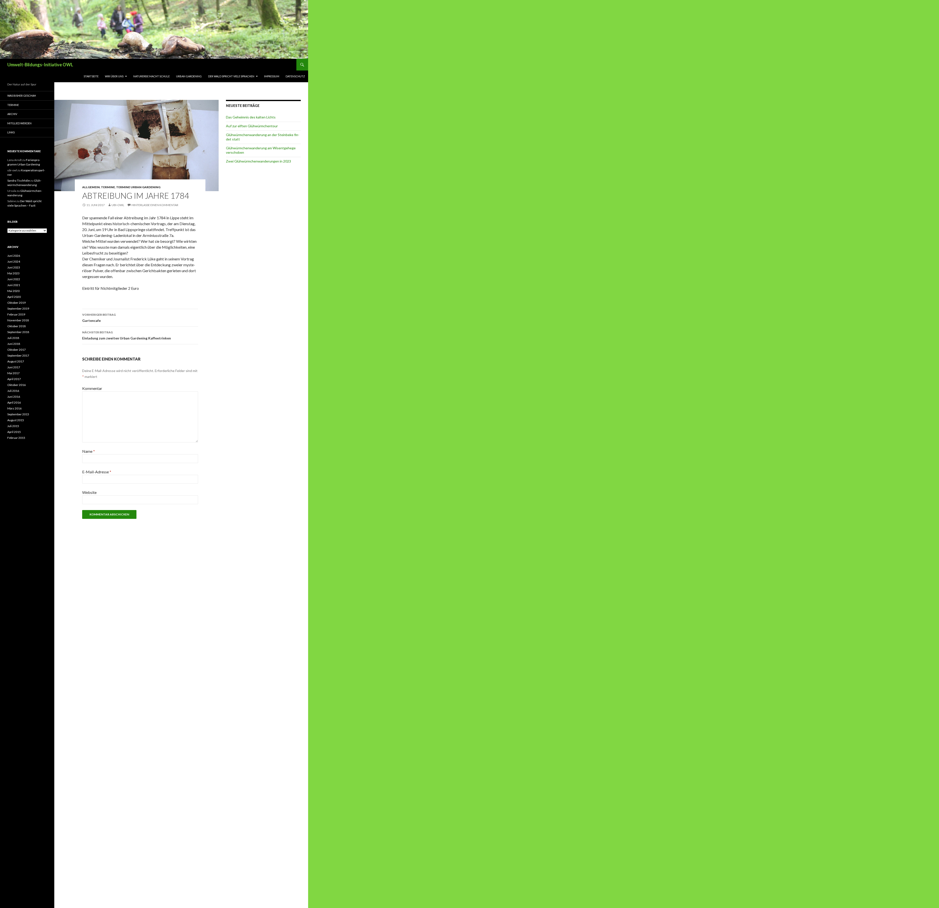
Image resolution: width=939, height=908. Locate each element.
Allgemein (91, 187)
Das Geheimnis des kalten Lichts (251, 117)
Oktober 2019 (16, 302)
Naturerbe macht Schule (151, 76)
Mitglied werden (19, 123)
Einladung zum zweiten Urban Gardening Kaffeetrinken (126, 335)
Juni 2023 (13, 267)
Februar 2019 (16, 314)
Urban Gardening (189, 76)
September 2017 (18, 355)
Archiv (12, 114)
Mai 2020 (13, 291)
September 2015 (18, 414)
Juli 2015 (13, 426)
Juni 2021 (13, 285)
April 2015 (14, 432)
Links (11, 132)
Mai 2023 (13, 273)
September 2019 (18, 308)
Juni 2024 (13, 261)
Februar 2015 (16, 438)
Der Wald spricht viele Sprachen (231, 76)
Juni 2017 (13, 367)
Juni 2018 (13, 344)
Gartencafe (99, 318)
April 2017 (14, 379)
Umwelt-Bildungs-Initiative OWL (40, 64)
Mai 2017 (13, 373)
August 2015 (15, 420)
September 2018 (18, 332)
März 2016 (14, 408)
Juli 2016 (13, 391)
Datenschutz (295, 76)
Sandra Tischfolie (18, 180)
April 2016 (14, 402)
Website (89, 492)
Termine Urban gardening (138, 187)
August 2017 (15, 361)
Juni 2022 (13, 279)
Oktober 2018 (16, 326)
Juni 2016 (13, 396)
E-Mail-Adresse (96, 471)
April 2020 (14, 297)
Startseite (91, 76)
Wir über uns (114, 76)
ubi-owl (118, 205)
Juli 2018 (13, 338)
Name (88, 451)
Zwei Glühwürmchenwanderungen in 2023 (258, 161)
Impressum (271, 76)
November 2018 (18, 320)
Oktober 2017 (16, 349)
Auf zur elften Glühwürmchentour (252, 126)
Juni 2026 (13, 255)
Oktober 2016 (16, 385)
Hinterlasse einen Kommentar (155, 205)
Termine (108, 187)
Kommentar (92, 388)
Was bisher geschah (21, 95)
